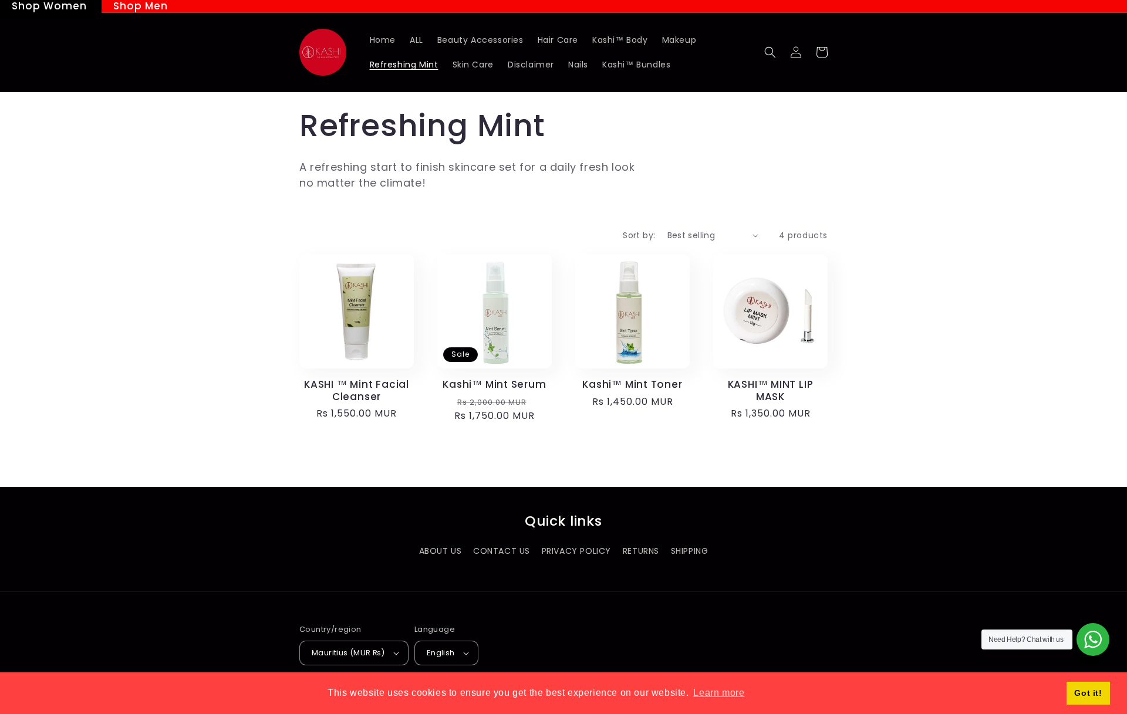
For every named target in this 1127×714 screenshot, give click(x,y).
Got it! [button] (1088, 693)
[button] (770, 52)
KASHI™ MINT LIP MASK (771, 390)
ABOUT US (440, 551)
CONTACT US (501, 551)
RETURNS (641, 551)
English (441, 652)
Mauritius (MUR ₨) (348, 652)
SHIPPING (689, 551)
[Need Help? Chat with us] (1093, 639)
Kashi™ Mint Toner (632, 384)
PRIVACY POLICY (576, 551)
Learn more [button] (718, 693)
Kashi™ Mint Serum (494, 384)
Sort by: (639, 235)
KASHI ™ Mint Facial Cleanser (356, 390)
